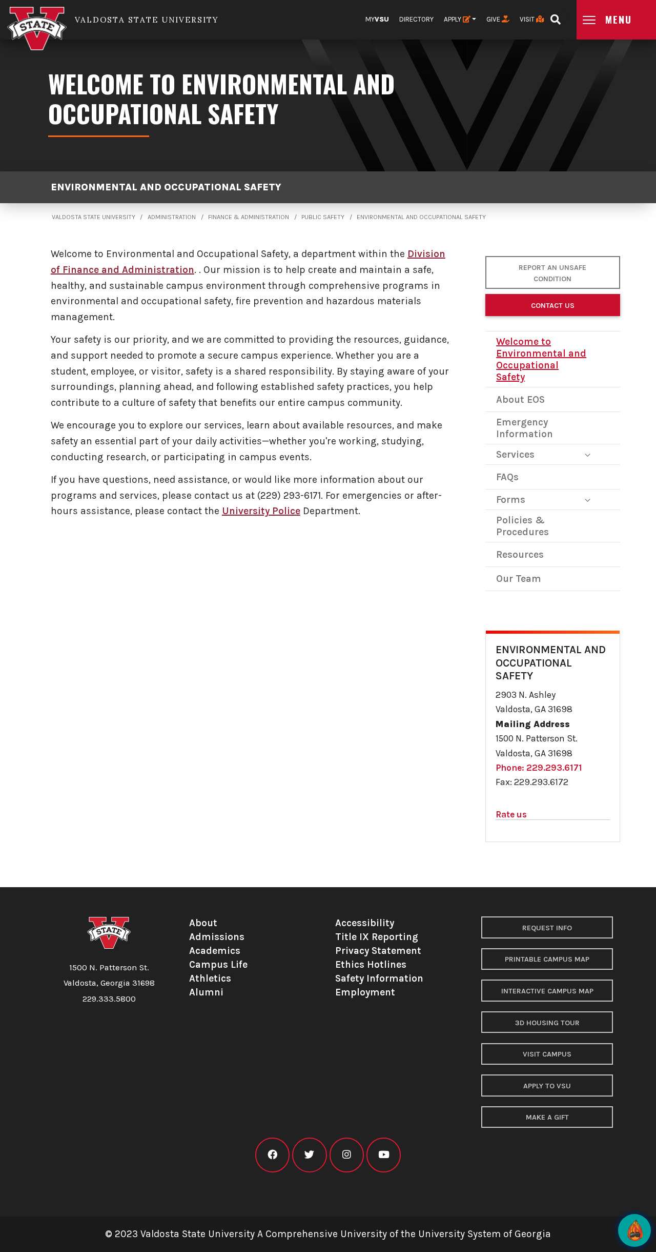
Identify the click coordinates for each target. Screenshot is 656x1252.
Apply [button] (453, 19)
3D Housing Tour (547, 1023)
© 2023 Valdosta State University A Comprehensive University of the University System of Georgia (328, 1234)
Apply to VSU (547, 1086)
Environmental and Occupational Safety (166, 187)
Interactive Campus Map (547, 991)
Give (494, 19)
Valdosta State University (93, 217)
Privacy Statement (378, 950)
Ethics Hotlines (370, 964)
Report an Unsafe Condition (552, 273)
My (377, 19)
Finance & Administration (248, 217)
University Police (261, 511)
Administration (172, 217)
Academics (214, 950)
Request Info (547, 928)
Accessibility (364, 923)
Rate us (511, 814)
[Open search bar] (555, 16)
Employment (365, 992)
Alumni (206, 992)
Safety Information (379, 978)
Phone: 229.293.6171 (539, 767)
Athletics (210, 978)
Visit (528, 19)
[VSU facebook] (272, 1155)
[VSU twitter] (309, 1155)
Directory (416, 19)
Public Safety (322, 217)
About (203, 923)
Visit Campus (547, 1054)
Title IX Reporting (376, 937)
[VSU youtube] (383, 1155)
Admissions (216, 937)
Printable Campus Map (547, 959)
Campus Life (218, 964)
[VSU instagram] (347, 1155)
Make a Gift (547, 1117)
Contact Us (553, 305)
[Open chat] (634, 1230)
